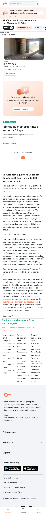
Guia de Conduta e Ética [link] (12, 492)
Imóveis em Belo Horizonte (20, 328)
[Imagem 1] (23, 57)
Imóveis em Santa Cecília (36, 350)
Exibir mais (7, 316)
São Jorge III (7, 330)
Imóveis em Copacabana (22, 350)
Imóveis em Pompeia (35, 356)
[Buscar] (37, 4)
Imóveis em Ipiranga (21, 362)
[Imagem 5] (30, 57)
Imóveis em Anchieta (35, 374)
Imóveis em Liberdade (35, 368)
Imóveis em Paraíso (21, 368)
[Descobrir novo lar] (40, 13)
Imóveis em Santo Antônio (36, 362)
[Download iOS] (30, 469)
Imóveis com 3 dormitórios (8, 347)
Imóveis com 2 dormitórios (13, 344)
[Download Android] (12, 469)
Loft (3, 328)
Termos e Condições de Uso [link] (14, 487)
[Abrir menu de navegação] (41, 3)
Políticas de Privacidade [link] (12, 483)
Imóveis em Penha (21, 379)
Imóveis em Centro (21, 356)
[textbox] (23, 3)
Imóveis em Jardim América (23, 374)
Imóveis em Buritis (35, 379)
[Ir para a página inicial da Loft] (5, 4)
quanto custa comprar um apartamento (20, 302)
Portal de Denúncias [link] (11, 478)
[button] (23, 432)
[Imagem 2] (25, 57)
